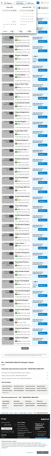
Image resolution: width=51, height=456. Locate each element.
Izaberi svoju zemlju (5, 422)
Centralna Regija (23, 412)
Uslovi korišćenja (21, 424)
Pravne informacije (21, 426)
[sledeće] (34, 7)
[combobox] (9, 3)
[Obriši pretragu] (14, 3)
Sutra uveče (12, 31)
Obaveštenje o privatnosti (23, 430)
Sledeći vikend (29, 31)
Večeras (5, 31)
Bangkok (30, 412)
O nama (2, 436)
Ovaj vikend (21, 31)
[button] (10, 2)
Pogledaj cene (42, 22)
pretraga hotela (4, 412)
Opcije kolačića (20, 435)
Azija (11, 412)
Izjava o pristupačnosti (22, 428)
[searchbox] (9, 3)
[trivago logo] (2, 3)
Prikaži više (4, 392)
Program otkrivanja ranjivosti (23, 437)
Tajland (15, 412)
